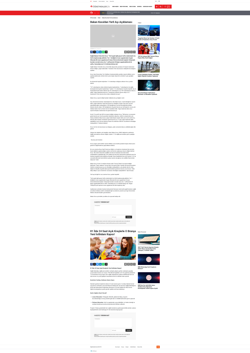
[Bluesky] (97, 52)
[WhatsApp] (103, 52)
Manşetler (95, 1)
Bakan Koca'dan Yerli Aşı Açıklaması (110, 17)
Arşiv (107, 1)
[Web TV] (156, 1)
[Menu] (157, 6)
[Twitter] (94, 52)
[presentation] (95, 13)
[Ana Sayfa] (91, 1)
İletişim (127, 347)
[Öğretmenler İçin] (100, 6)
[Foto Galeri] (159, 1)
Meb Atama (132, 6)
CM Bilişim (94, 351)
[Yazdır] (125, 52)
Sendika (139, 6)
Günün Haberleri (102, 1)
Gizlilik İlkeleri (133, 347)
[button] (128, 52)
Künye (122, 347)
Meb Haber (115, 6)
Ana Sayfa (94, 17)
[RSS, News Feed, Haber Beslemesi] (158, 347)
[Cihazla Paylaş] (106, 52)
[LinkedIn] (100, 52)
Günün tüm (155, 13)
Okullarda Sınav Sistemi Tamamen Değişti (116, 13)
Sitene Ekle (112, 1)
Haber (99, 17)
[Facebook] (91, 52)
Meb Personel (124, 6)
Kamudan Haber (147, 6)
